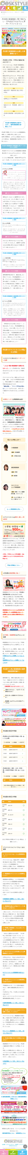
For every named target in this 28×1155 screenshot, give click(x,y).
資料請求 (22, 1153)
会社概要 (3, 1144)
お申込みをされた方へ (13, 1145)
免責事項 (16, 1144)
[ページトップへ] (25, 1146)
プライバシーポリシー (10, 1144)
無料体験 (12, 1153)
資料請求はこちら (21, 1133)
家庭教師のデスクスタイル (7, 12)
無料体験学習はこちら (8, 1133)
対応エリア (17, 12)
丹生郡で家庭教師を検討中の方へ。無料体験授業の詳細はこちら (13, 124)
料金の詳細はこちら (14, 565)
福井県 (22, 12)
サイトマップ (21, 1144)
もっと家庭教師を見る (13, 509)
